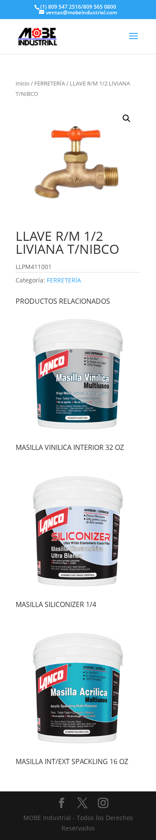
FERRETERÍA (49, 83)
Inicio (22, 83)
